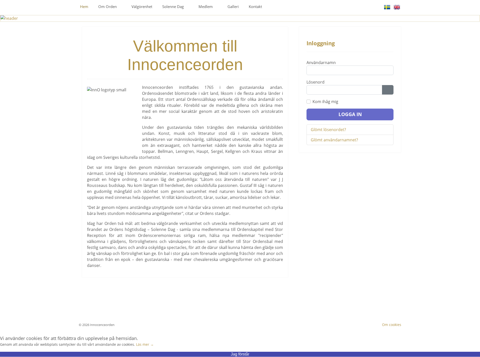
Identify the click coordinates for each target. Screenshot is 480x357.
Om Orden (107, 6)
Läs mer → (145, 344)
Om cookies (391, 324)
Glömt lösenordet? (328, 129)
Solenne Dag (173, 6)
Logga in (350, 114)
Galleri (233, 6)
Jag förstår (240, 354)
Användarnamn (321, 62)
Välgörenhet (142, 6)
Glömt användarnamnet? (334, 140)
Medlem (205, 6)
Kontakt (255, 6)
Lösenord (315, 82)
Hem (84, 6)
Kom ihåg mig (325, 101)
